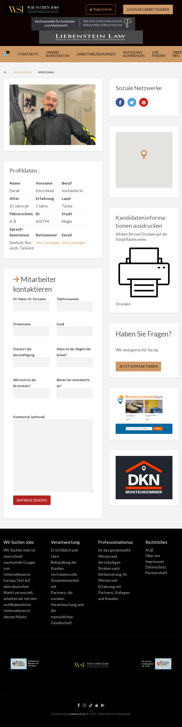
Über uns (152, 556)
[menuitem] (100, 9)
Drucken (123, 304)
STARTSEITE (28, 54)
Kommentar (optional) (29, 417)
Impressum (154, 561)
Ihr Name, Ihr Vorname (29, 299)
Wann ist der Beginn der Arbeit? (74, 352)
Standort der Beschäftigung (24, 352)
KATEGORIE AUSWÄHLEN (133, 54)
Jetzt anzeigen (48, 242)
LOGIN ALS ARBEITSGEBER (148, 9)
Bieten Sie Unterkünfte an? (73, 383)
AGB (149, 550)
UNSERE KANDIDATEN (57, 54)
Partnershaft (156, 573)
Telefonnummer (68, 299)
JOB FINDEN (158, 54)
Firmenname (22, 324)
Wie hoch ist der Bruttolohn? (24, 383)
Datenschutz (155, 567)
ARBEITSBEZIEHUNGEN (96, 54)
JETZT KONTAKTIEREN (138, 366)
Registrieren (102, 9)
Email (60, 324)
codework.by (76, 714)
